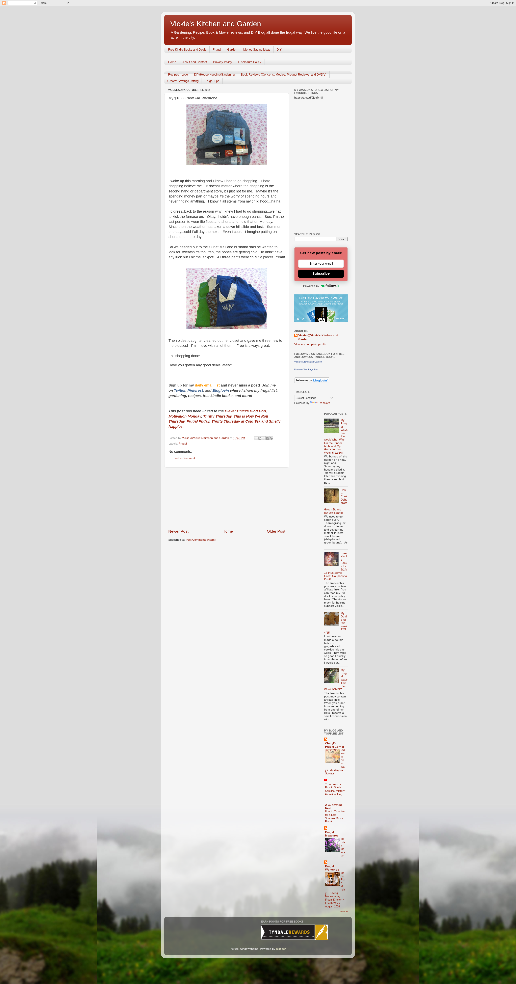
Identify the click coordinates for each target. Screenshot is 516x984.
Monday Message (343, 847)
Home (172, 62)
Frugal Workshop (332, 868)
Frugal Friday (198, 421)
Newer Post (178, 531)
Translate (324, 402)
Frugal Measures (331, 834)
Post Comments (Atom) (201, 539)
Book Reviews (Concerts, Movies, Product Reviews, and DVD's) (283, 74)
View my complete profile (310, 344)
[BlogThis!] (260, 438)
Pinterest (195, 391)
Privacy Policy (222, 62)
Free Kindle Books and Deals (187, 49)
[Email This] (256, 438)
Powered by (311, 285)
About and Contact (194, 62)
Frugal (217, 49)
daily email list (208, 385)
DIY (279, 49)
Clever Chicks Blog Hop (245, 411)
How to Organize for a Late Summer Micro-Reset (334, 816)
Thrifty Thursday (217, 416)
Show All (344, 911)
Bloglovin (221, 391)
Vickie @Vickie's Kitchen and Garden (318, 337)
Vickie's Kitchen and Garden (215, 24)
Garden (232, 49)
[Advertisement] (227, 498)
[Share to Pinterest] (271, 438)
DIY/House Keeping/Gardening (214, 74)
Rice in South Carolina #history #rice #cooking (335, 791)
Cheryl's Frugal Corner (334, 745)
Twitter (179, 391)
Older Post (276, 531)
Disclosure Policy (249, 62)
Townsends (333, 784)
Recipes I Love (178, 74)
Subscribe (321, 273)
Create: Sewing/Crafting (183, 81)
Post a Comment (184, 458)
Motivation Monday (185, 416)
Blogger (281, 948)
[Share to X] (264, 438)
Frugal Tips (212, 81)
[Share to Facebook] (267, 438)
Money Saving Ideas (256, 49)
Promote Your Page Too (305, 369)
